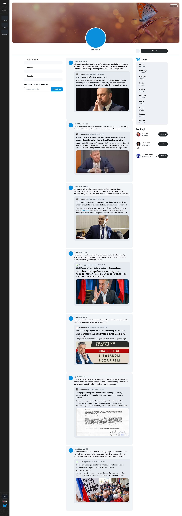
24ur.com (85, 210)
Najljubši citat (32, 59)
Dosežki (30, 76)
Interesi (30, 68)
